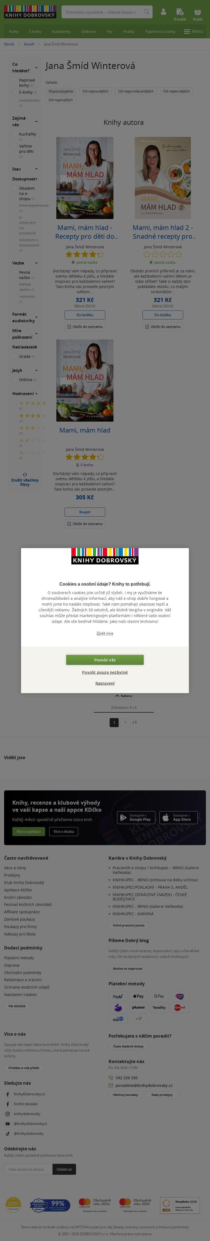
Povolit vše (105, 660)
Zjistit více (105, 633)
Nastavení (105, 683)
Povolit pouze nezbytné (105, 672)
